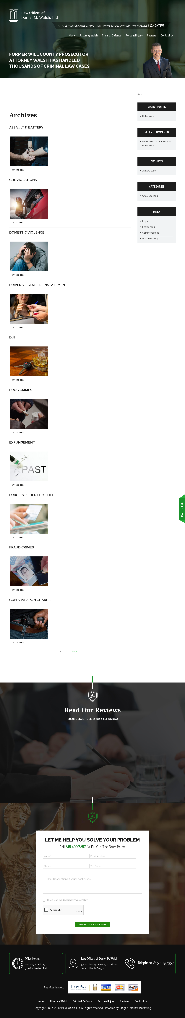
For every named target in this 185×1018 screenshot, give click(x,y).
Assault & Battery (26, 127)
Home (72, 35)
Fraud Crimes (21, 547)
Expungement (22, 442)
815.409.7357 (156, 25)
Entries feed (148, 227)
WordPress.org (150, 238)
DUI (12, 337)
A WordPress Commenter (155, 141)
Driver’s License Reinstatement (38, 285)
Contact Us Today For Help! (92, 924)
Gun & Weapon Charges (31, 600)
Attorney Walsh (89, 35)
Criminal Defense (111, 35)
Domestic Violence (26, 232)
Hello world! (148, 116)
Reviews (151, 35)
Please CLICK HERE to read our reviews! (92, 718)
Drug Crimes (20, 390)
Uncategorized (150, 196)
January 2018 (149, 170)
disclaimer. (67, 900)
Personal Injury (134, 35)
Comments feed (150, 232)
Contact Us (167, 35)
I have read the (67, 900)
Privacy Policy (80, 900)
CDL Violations (23, 180)
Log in (145, 221)
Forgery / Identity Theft (32, 495)
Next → (76, 652)
